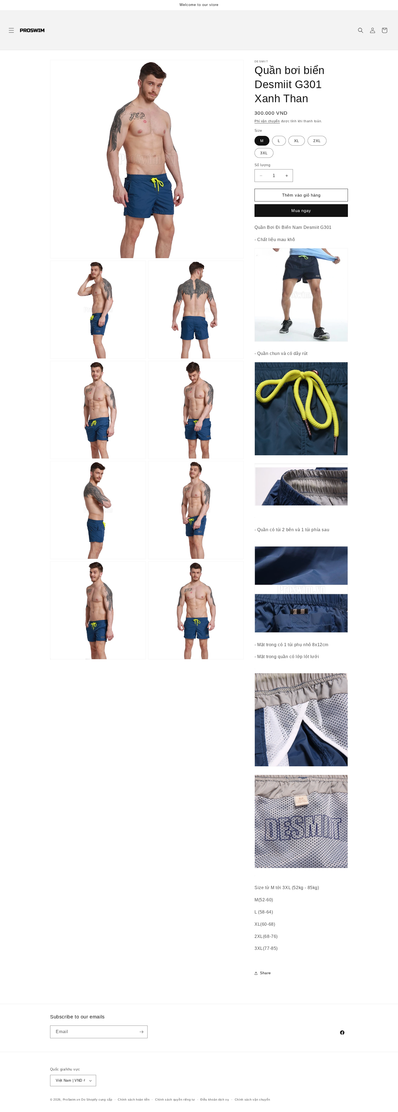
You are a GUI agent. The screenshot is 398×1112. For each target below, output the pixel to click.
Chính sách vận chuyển (252, 1099)
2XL (317, 141)
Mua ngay (301, 210)
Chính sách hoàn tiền (133, 1099)
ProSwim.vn (71, 1099)
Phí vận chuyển (267, 121)
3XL (264, 153)
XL (296, 141)
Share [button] (265, 973)
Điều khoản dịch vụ (214, 1099)
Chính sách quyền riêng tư (175, 1099)
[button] (11, 30)
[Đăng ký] (141, 1032)
